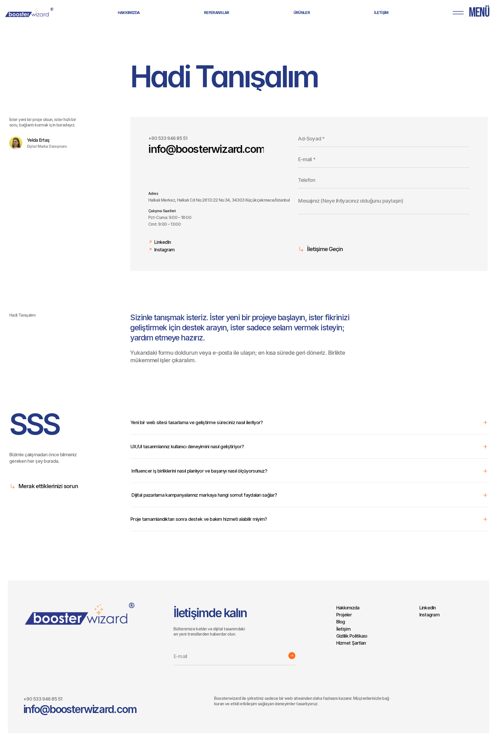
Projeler (344, 614)
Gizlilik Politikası (351, 636)
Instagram (429, 614)
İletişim (343, 629)
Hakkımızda (348, 607)
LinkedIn (427, 607)
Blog (340, 622)
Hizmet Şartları (351, 643)
